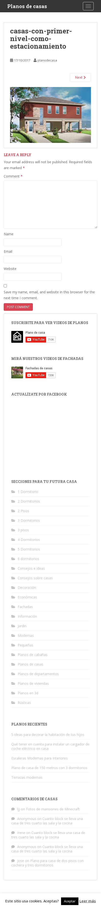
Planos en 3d (28, 693)
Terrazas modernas (26, 777)
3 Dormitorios (29, 520)
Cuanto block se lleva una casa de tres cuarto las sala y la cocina (47, 820)
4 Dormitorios (29, 539)
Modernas (26, 635)
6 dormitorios (28, 558)
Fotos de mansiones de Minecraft (53, 809)
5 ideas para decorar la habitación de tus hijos (47, 734)
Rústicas (24, 702)
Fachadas (25, 606)
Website (10, 268)
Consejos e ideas (31, 568)
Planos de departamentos (38, 673)
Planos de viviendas (33, 683)
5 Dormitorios (29, 549)
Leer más (87, 900)
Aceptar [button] (70, 901)
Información (27, 616)
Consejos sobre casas (35, 578)
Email (8, 251)
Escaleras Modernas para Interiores (39, 758)
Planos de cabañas (33, 654)
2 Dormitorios (29, 501)
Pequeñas (25, 645)
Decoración (27, 587)
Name (8, 234)
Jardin (22, 626)
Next (79, 77)
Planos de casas (27, 6)
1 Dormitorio (28, 491)
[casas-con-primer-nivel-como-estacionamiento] (50, 114)
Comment (13, 176)
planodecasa (47, 60)
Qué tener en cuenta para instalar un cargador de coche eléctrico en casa (50, 746)
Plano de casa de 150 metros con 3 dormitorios (49, 767)
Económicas (27, 597)
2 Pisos (23, 510)
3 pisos (23, 530)
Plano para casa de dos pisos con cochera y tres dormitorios (47, 862)
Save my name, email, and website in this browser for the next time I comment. (49, 295)
